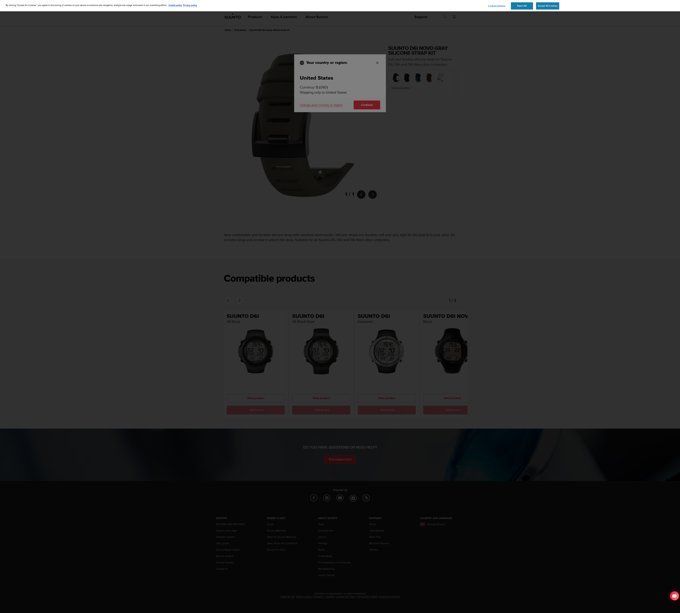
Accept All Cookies (547, 5)
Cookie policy (175, 5)
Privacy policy (190, 5)
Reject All (522, 5)
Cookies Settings (496, 5)
